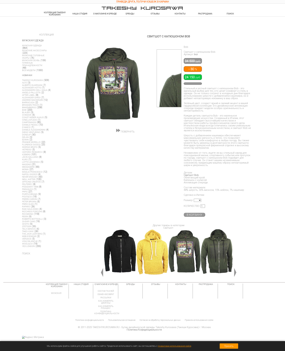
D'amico (26, 127)
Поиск (230, 13)
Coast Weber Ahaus (33, 117)
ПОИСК (26, 253)
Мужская (56, 293)
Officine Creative (31, 182)
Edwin (25, 139)
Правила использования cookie (199, 320)
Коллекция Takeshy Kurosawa (55, 13)
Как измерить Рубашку (105, 307)
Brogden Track (30, 105)
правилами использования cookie (174, 346)
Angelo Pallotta (31, 92)
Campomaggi (29, 122)
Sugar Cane (28, 221)
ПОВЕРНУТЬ (127, 131)
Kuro (25, 159)
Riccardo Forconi (32, 211)
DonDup (26, 134)
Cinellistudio (29, 120)
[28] (217, 253)
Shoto (25, 224)
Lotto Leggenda (31, 162)
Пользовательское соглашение (121, 320)
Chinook (26, 115)
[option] (142, 2)
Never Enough (30, 177)
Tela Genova (29, 229)
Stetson (26, 226)
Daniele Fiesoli (30, 125)
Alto (24, 82)
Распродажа (205, 13)
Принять (229, 346)
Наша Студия (79, 13)
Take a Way (27, 231)
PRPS (24, 191)
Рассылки (105, 297)
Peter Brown (29, 201)
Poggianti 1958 (30, 186)
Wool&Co (27, 243)
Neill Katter (28, 179)
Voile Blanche (30, 241)
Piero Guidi (28, 204)
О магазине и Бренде (105, 13)
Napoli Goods (29, 174)
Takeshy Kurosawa (32, 80)
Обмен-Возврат (105, 294)
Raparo (26, 206)
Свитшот (168, 227)
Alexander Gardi (31, 97)
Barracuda (28, 102)
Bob (24, 110)
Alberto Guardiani (32, 85)
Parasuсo (27, 189)
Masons (26, 164)
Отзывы (155, 13)
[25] (120, 253)
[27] (185, 253)
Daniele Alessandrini (33, 130)
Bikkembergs (29, 107)
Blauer (26, 112)
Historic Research (32, 152)
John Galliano (30, 157)
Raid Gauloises (30, 209)
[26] (152, 253)
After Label (28, 95)
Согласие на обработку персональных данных (160, 320)
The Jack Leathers (32, 234)
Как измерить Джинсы (105, 302)
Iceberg (26, 154)
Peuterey (27, 184)
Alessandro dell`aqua (34, 90)
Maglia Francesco (32, 172)
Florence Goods (31, 144)
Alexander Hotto (31, 87)
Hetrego (26, 149)
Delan (25, 137)
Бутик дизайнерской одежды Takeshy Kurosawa (149, 327)
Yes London (28, 246)
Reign (25, 216)
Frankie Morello (31, 142)
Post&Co (27, 196)
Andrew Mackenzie (32, 100)
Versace (26, 239)
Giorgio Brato (29, 147)
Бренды (130, 13)
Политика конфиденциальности (106, 312)
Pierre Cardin (29, 199)
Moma (25, 169)
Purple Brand (29, 194)
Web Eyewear (29, 236)
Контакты (180, 13)
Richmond (27, 214)
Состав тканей (106, 291)
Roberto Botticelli (32, 219)
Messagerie (28, 167)
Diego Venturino (31, 132)
